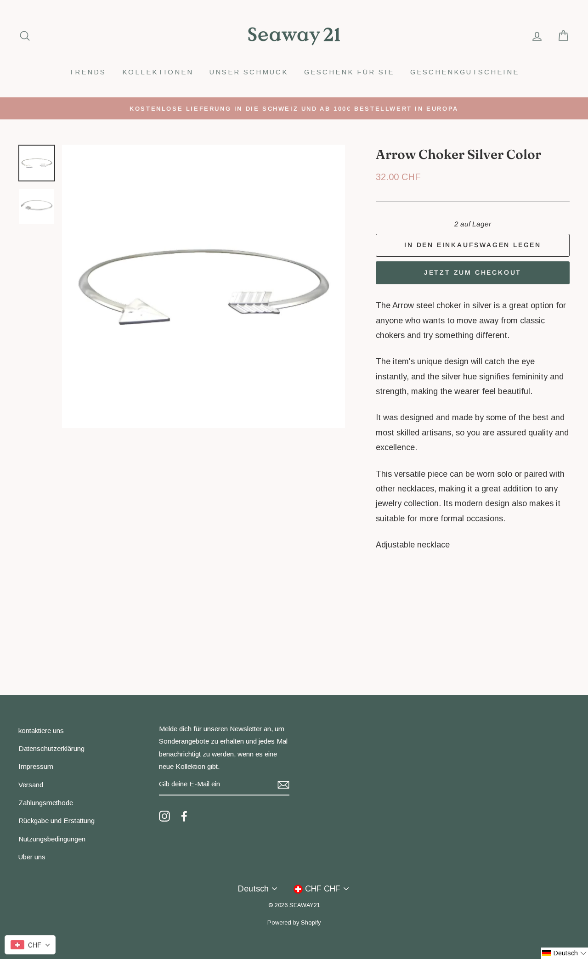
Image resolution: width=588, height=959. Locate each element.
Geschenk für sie (349, 72)
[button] (564, 953)
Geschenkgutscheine (464, 72)
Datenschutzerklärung (51, 748)
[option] (294, 108)
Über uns (31, 857)
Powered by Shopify (294, 923)
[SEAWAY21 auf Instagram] (164, 815)
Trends (87, 72)
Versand (30, 785)
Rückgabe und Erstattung (56, 820)
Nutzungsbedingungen (51, 839)
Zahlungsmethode (45, 803)
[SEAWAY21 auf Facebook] (184, 815)
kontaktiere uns (41, 730)
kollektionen (157, 72)
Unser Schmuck (248, 72)
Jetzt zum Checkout (472, 272)
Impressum (35, 766)
